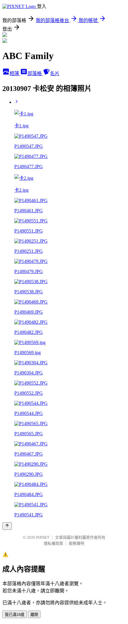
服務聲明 (76, 543)
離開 (34, 614)
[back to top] (7, 526)
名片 (55, 73)
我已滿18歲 (14, 614)
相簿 (15, 73)
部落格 (35, 73)
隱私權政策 (53, 543)
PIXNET (42, 537)
